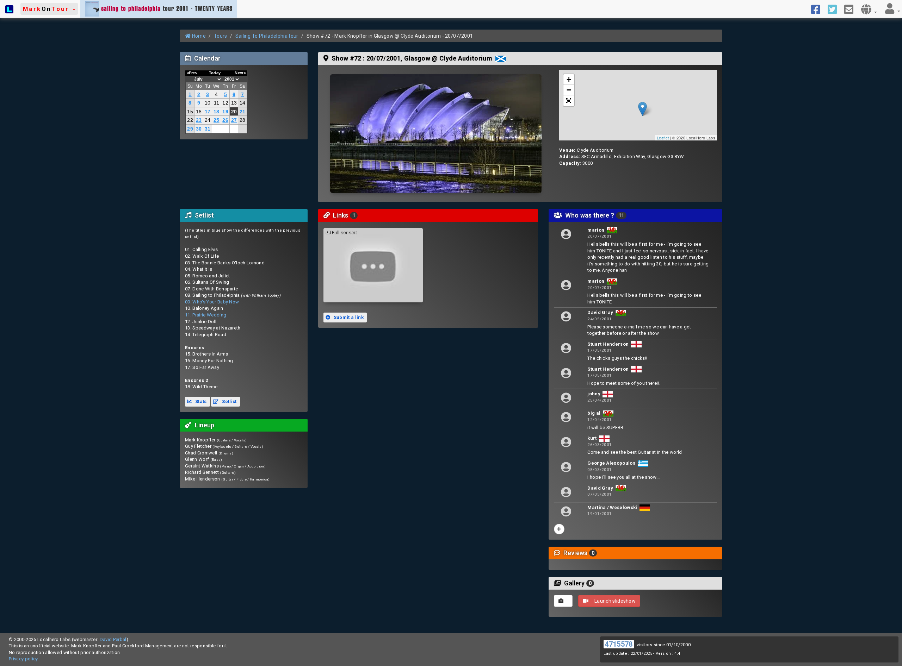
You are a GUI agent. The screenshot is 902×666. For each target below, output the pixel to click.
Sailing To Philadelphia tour (266, 36)
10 (208, 103)
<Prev (192, 73)
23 (199, 120)
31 (208, 129)
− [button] (569, 90)
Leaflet (663, 137)
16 (199, 111)
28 (243, 120)
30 (199, 129)
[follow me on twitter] (835, 9)
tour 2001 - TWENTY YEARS (167, 8)
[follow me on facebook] (818, 9)
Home (198, 36)
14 (243, 103)
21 (243, 111)
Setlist (229, 401)
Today (215, 73)
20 (234, 111)
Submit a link (348, 317)
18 (217, 111)
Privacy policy (23, 658)
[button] (49, 9)
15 (190, 111)
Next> (240, 73)
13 (234, 103)
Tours (220, 36)
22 (190, 120)
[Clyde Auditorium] (436, 133)
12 (225, 103)
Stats (200, 401)
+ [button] (569, 79)
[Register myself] (559, 529)
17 (208, 111)
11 (217, 103)
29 (190, 129)
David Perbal (113, 639)
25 (217, 120)
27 (234, 120)
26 (225, 120)
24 (208, 120)
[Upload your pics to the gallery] (563, 601)
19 (225, 111)
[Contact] (851, 9)
